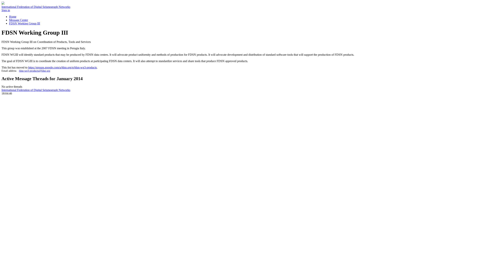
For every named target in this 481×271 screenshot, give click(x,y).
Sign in (6, 10)
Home (12, 16)
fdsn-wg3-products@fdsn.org (34, 70)
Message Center (18, 20)
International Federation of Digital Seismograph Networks (36, 90)
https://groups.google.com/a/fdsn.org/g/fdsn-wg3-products (62, 67)
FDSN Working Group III (24, 23)
